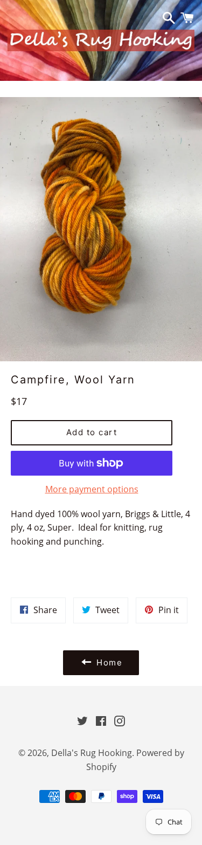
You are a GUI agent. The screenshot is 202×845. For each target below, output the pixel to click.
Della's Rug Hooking (91, 753)
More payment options (91, 489)
